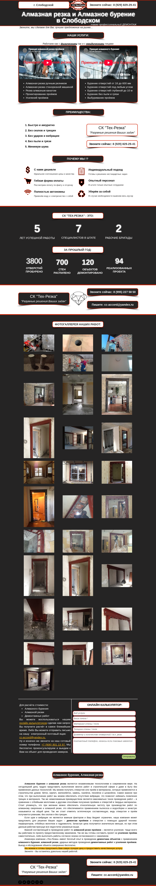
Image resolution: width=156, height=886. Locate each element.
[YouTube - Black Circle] (33, 882)
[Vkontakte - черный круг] (41, 882)
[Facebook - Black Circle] (20, 882)
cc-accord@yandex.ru (119, 304)
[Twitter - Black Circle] (24, 882)
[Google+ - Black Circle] (28, 882)
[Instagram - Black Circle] (37, 882)
